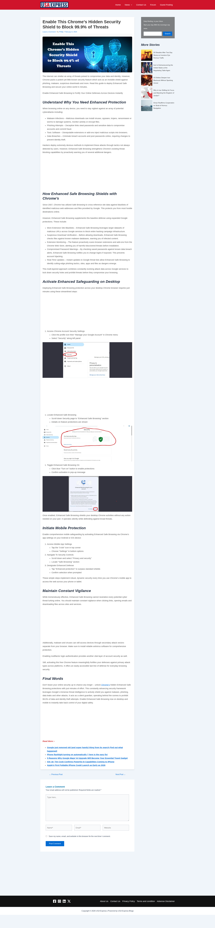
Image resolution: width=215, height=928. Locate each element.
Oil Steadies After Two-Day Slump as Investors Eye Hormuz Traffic (162, 55)
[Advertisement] (87, 172)
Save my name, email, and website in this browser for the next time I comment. (79, 836)
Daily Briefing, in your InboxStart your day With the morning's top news (157, 24)
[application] (131, 4)
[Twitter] (69, 901)
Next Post (121, 774)
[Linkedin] (64, 901)
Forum (153, 5)
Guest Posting (166, 5)
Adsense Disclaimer (166, 901)
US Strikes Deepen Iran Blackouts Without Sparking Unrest (163, 80)
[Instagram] (59, 901)
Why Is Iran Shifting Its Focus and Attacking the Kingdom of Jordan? (163, 92)
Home (118, 5)
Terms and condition (146, 901)
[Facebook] (54, 901)
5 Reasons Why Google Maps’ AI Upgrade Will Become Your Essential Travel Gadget (87, 758)
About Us (104, 901)
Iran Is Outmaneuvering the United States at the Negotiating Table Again (163, 67)
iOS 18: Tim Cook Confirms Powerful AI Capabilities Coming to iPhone (80, 762)
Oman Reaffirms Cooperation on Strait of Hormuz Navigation (163, 105)
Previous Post (55, 774)
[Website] (116, 828)
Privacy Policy (128, 901)
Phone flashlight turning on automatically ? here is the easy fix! (77, 754)
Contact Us (141, 5)
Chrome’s (105, 685)
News (127, 5)
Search (167, 34)
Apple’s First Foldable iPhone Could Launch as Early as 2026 (76, 765)
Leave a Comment (49, 32)
